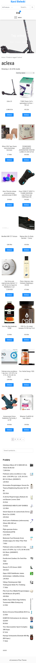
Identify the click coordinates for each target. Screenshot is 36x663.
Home (3, 57)
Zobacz (9, 115)
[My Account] (17, 13)
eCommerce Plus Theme (18, 660)
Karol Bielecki (18, 1)
